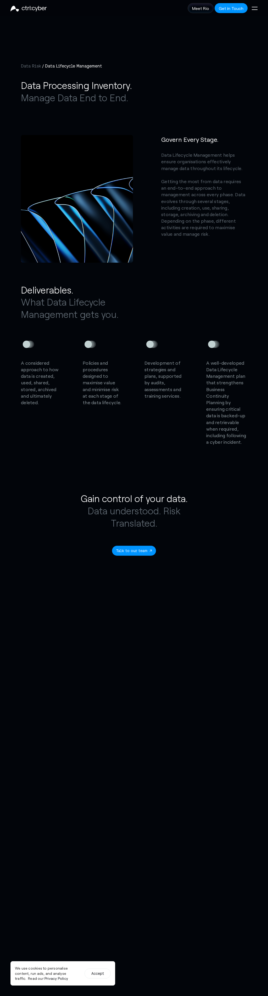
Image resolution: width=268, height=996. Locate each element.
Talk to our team (131, 551)
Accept (97, 973)
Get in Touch (231, 8)
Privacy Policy (56, 978)
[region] (62, 973)
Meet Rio (200, 8)
